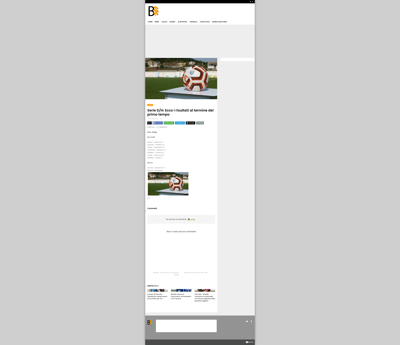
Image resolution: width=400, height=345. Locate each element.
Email (201, 123)
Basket (172, 22)
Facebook (158, 123)
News (157, 22)
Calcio (164, 22)
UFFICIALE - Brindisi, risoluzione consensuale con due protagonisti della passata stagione (205, 297)
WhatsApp (169, 123)
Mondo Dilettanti (219, 22)
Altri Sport (182, 22)
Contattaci (205, 22)
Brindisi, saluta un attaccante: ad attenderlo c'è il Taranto (181, 296)
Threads (191, 123)
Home (150, 22)
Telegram (181, 123)
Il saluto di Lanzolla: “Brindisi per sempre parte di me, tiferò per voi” (157, 296)
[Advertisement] (200, 40)
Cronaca (193, 22)
